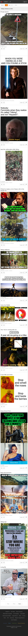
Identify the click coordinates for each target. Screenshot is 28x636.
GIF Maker (13, 611)
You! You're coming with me (9, 329)
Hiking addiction (5, 249)
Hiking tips (4, 522)
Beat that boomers (6, 472)
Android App (14, 623)
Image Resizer (15, 615)
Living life (3, 567)
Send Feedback (14, 619)
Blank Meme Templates (7, 613)
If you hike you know (6, 374)
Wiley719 (3, 269)
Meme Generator (19, 611)
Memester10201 (4, 297)
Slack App (12, 617)
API (8, 617)
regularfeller (3, 403)
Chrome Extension (21, 623)
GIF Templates (16, 613)
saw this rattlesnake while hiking (10, 149)
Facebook (5, 623)
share (21, 48)
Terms (5, 617)
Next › (19, 603)
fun (2, 5)
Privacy (23, 615)
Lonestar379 (3, 181)
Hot (6, 5)
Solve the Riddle (5, 305)
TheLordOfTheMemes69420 (5, 141)
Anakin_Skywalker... (4, 514)
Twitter (9, 623)
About (20, 615)
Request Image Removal (19, 617)
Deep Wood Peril (5, 411)
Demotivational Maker (7, 615)
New (9, 5)
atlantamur (3, 45)
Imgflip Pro (7, 611)
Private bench (5, 12)
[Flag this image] (26, 49)
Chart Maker (22, 613)
